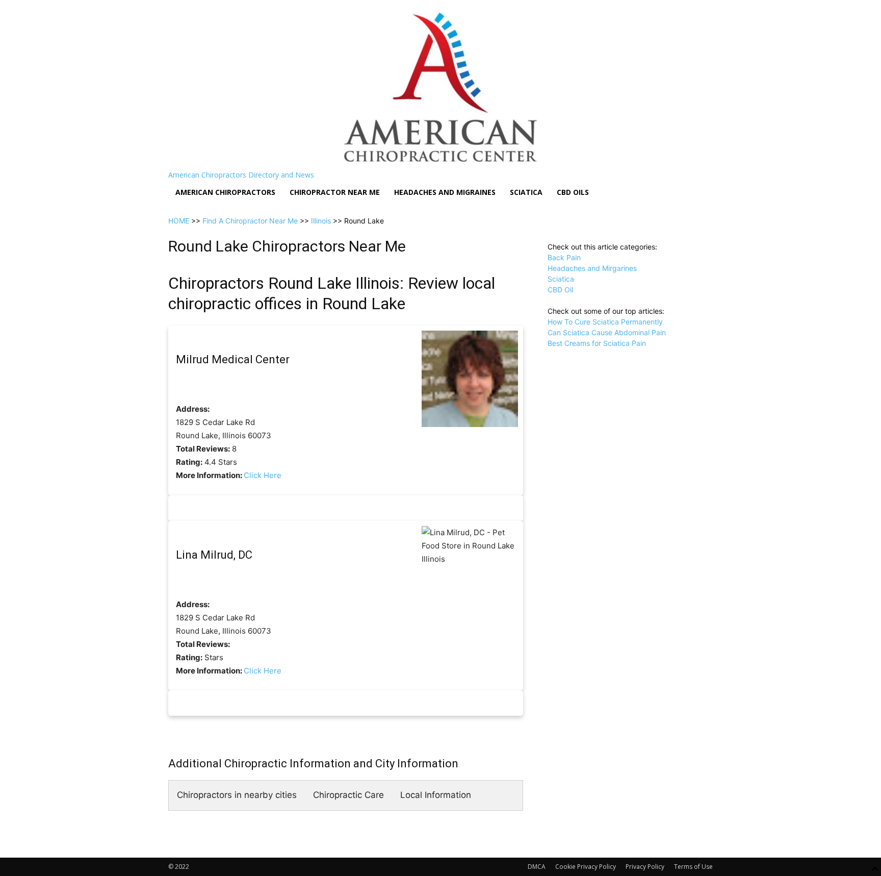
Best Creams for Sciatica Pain (597, 343)
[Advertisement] (630, 412)
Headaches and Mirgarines (592, 268)
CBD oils (573, 192)
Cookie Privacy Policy (585, 866)
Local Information (435, 795)
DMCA (537, 866)
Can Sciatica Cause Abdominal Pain (607, 332)
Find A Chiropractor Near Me (250, 220)
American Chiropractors (225, 192)
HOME (178, 220)
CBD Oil (560, 289)
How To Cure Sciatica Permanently (605, 321)
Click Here (262, 475)
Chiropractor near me (335, 192)
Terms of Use (693, 866)
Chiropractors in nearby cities (237, 795)
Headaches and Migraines (445, 192)
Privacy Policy (645, 866)
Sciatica (526, 192)
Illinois (321, 220)
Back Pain (564, 257)
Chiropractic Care (348, 795)
